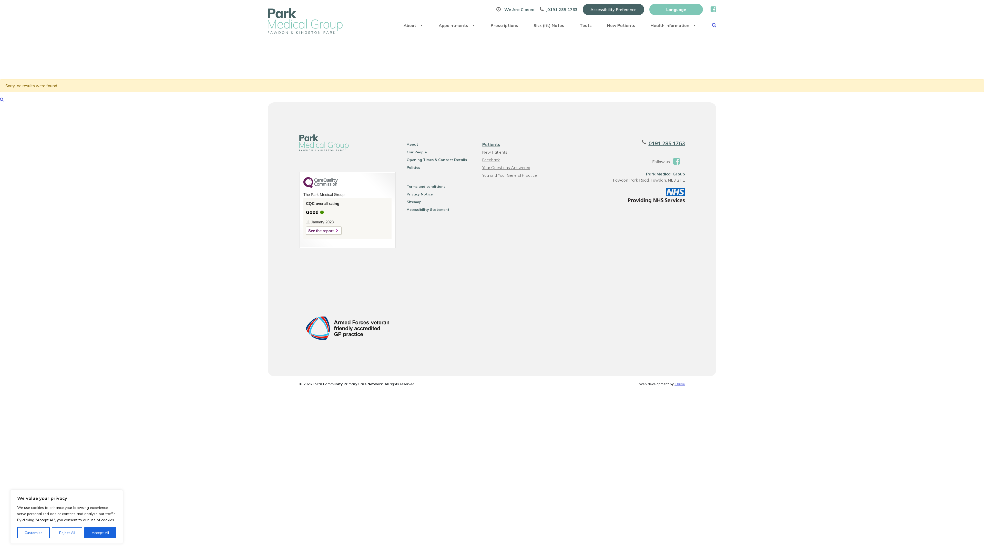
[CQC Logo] (320, 187)
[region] (66, 517)
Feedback (491, 159)
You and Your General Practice (509, 175)
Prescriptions (504, 25)
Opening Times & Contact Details (437, 159)
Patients (491, 144)
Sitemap (414, 202)
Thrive (680, 384)
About (410, 25)
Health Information (670, 25)
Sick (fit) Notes (549, 25)
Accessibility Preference (613, 9)
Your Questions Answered (506, 167)
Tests (586, 25)
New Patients (621, 25)
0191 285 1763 (667, 143)
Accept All (100, 532)
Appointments (453, 25)
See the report (321, 231)
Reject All (67, 532)
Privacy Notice (420, 194)
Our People (417, 152)
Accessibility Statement (428, 209)
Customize (34, 532)
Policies (413, 167)
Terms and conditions (426, 186)
